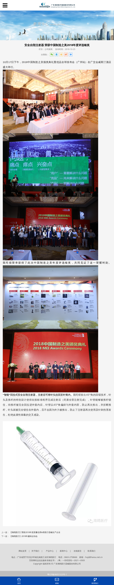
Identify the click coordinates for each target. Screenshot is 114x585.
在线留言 (77, 551)
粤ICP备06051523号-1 (57, 574)
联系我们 (91, 551)
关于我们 (35, 551)
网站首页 (22, 551)
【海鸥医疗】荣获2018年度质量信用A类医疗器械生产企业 (35, 532)
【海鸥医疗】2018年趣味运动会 (24, 536)
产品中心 (50, 551)
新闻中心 (64, 551)
